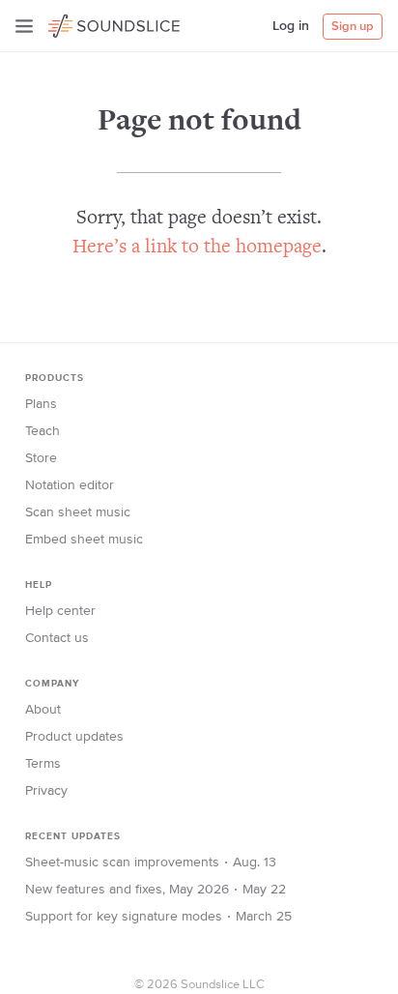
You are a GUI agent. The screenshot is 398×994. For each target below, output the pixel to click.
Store (41, 458)
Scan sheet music (77, 512)
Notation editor (69, 485)
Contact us (57, 638)
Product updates (74, 737)
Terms (43, 764)
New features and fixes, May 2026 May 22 (155, 889)
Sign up (352, 26)
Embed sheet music (84, 539)
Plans (41, 404)
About (43, 709)
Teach (42, 431)
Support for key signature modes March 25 (158, 916)
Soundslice (85, 23)
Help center (60, 611)
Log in (290, 26)
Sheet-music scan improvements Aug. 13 (150, 862)
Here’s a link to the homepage (197, 248)
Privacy (46, 791)
